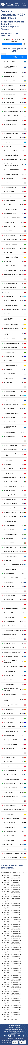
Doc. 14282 (21, 872)
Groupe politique (15, 57)
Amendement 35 (16, 952)
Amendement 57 (16, 1003)
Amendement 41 (15, 966)
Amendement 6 (15, 887)
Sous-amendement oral (17, 1017)
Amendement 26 (16, 933)
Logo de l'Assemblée (9, 1031)
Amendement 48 (16, 982)
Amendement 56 (16, 1000)
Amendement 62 (16, 1014)
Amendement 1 (15, 875)
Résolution (14, 1019)
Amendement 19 (15, 917)
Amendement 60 (16, 1010)
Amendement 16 (15, 910)
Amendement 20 (16, 919)
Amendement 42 (16, 968)
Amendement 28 (16, 938)
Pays (8, 56)
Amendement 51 (15, 989)
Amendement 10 (15, 896)
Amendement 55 (16, 998)
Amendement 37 (16, 956)
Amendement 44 (16, 973)
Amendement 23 (16, 926)
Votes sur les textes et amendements (12, 43)
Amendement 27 (16, 935)
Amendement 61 (15, 1012)
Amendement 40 (16, 963)
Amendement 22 (16, 924)
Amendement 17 (15, 912)
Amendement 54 (16, 996)
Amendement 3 (15, 880)
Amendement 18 (15, 915)
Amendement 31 (15, 942)
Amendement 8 (15, 891)
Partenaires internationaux (14, 1029)
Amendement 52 (16, 991)
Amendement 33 (16, 947)
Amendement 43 (16, 970)
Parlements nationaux (14, 1027)
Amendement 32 (16, 945)
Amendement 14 (15, 905)
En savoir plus (6, 1042)
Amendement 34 (16, 949)
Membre (4, 56)
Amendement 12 (15, 901)
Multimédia (21, 1031)
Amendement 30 (16, 940)
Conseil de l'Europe (14, 1025)
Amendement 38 (16, 959)
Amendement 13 (15, 903)
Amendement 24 (16, 929)
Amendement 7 (15, 889)
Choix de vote (23, 57)
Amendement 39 (16, 961)
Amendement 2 (15, 878)
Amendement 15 (15, 908)
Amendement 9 (15, 894)
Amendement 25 (16, 931)
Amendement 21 (15, 922)
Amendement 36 (16, 954)
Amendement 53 (16, 993)
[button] (24, 44)
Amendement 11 (15, 898)
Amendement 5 (15, 884)
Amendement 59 (16, 1007)
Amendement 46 (16, 977)
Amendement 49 (16, 984)
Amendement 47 (16, 979)
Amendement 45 (16, 975)
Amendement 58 (16, 1005)
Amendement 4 (15, 882)
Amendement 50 (16, 986)
